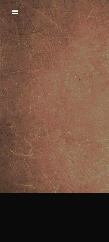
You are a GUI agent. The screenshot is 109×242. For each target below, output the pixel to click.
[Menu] (15, 11)
